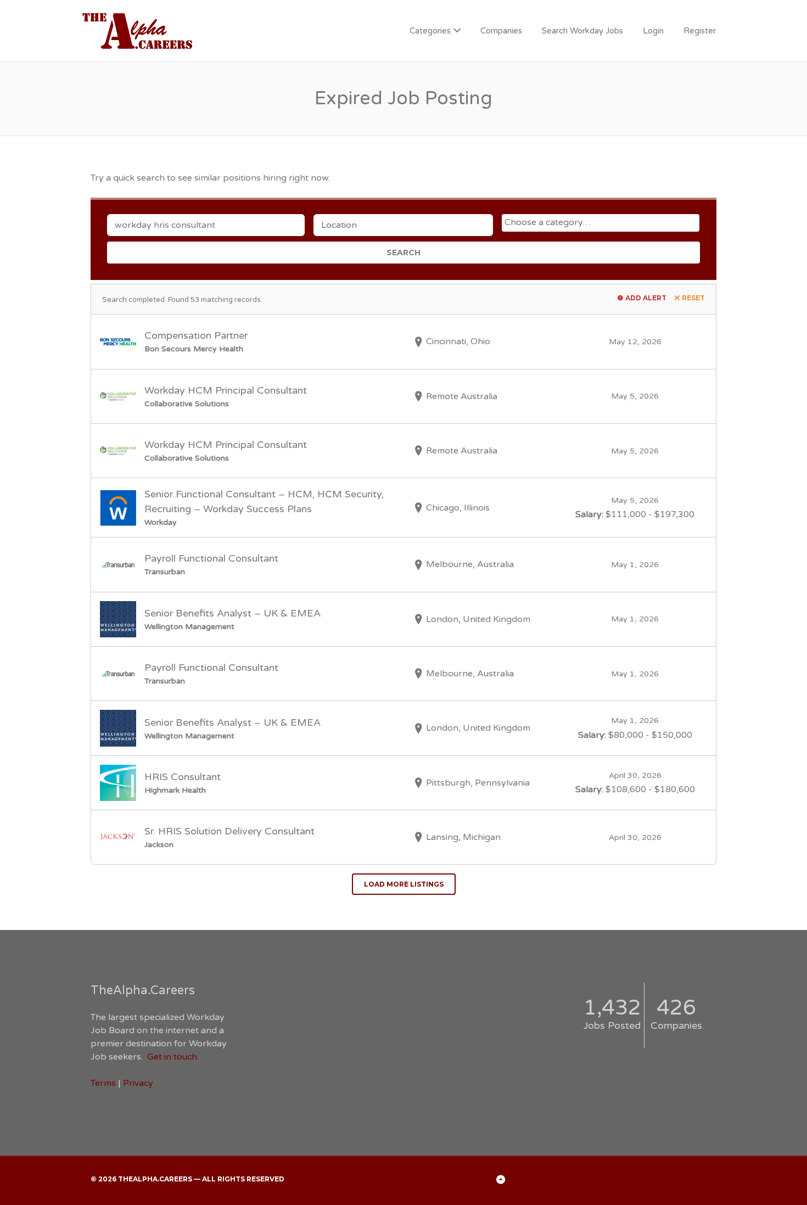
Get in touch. (173, 1056)
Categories (430, 31)
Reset (693, 298)
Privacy (138, 1083)
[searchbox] (602, 222)
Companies (501, 31)
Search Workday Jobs (582, 31)
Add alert (645, 298)
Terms (103, 1083)
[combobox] (600, 223)
